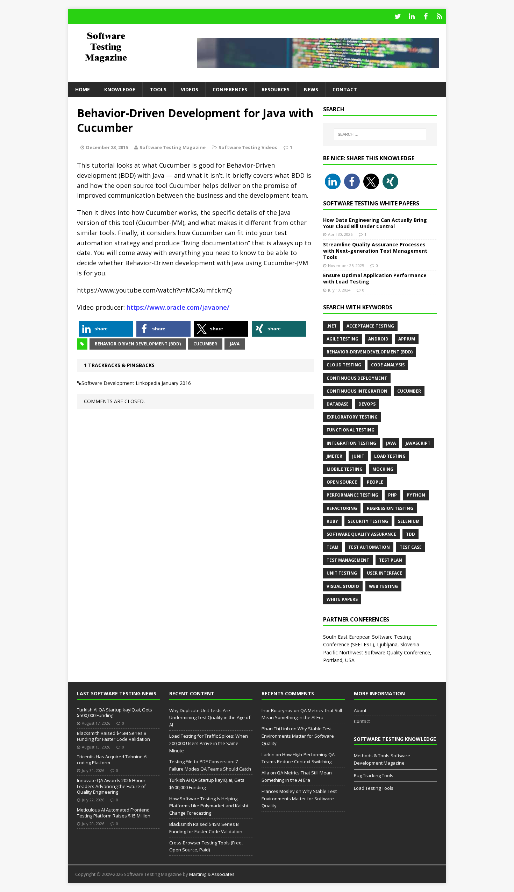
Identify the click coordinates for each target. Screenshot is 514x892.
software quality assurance (361, 534)
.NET (332, 326)
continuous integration (357, 391)
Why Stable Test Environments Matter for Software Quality (298, 735)
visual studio (343, 586)
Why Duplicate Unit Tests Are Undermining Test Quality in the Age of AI (209, 717)
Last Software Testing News (116, 693)
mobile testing (345, 469)
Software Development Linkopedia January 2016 (136, 383)
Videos (189, 89)
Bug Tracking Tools (373, 775)
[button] (106, 329)
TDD (410, 534)
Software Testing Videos (248, 147)
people (375, 482)
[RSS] (439, 16)
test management (348, 560)
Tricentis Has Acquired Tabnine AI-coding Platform (113, 759)
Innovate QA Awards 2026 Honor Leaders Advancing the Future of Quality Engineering (111, 786)
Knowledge (119, 89)
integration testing (351, 443)
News (311, 89)
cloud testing (344, 365)
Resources (276, 89)
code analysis (388, 365)
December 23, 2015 (107, 147)
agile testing (342, 339)
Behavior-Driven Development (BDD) (138, 344)
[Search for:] (380, 134)
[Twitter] (397, 16)
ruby (332, 521)
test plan (390, 560)
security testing (368, 521)
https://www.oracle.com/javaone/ (178, 307)
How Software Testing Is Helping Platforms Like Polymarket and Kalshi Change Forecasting (208, 805)
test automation (369, 547)
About (360, 710)
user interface (384, 573)
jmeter (334, 456)
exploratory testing (352, 417)
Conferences (230, 89)
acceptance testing (370, 326)
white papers (342, 599)
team (332, 547)
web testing (383, 586)
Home (82, 89)
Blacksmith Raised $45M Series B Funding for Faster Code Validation (113, 736)
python (416, 495)
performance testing (352, 495)
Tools (158, 89)
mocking (382, 469)
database (338, 404)
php (392, 495)
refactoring (342, 508)
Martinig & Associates (212, 874)
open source (342, 482)
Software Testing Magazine (173, 147)
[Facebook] (425, 16)
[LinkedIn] (411, 16)
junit (358, 456)
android (378, 339)
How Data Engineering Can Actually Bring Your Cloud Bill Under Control (375, 223)
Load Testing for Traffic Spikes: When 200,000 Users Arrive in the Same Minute (208, 743)
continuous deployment (357, 378)
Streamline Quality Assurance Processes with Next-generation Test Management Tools (375, 250)
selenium (409, 521)
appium (406, 339)
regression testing (390, 508)
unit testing (342, 573)
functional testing (350, 430)
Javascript (418, 443)
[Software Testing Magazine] (128, 47)
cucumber (205, 344)
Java (235, 344)
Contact (345, 89)
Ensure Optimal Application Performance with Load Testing (375, 278)
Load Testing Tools (373, 788)
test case (411, 547)
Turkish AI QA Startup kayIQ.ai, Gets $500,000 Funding (114, 713)
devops (367, 404)
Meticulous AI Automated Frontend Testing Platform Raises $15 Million (113, 813)
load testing (390, 456)
